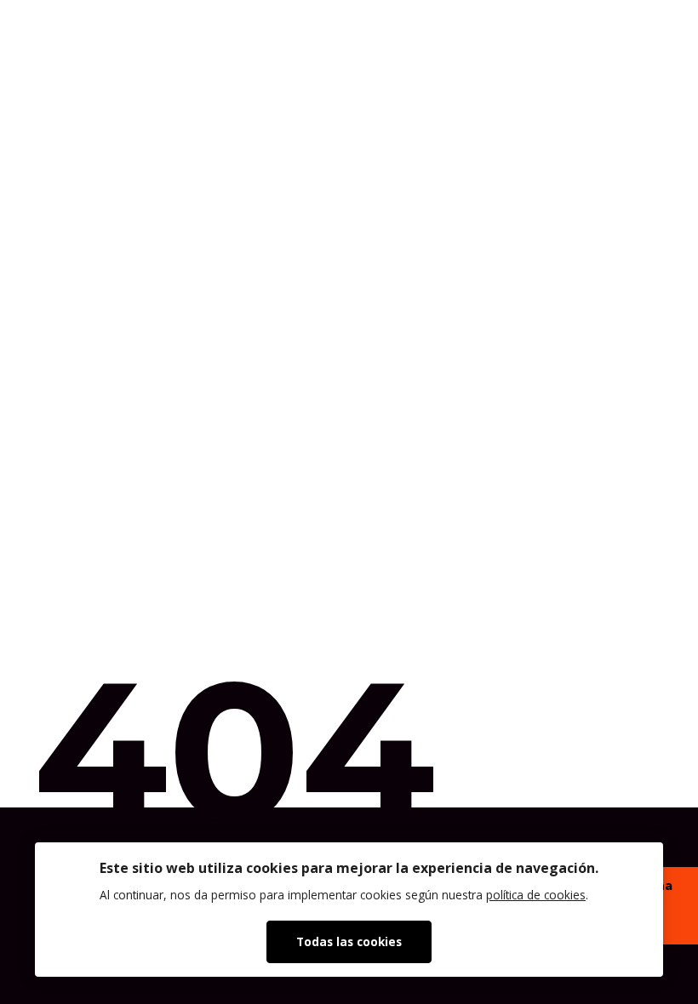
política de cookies (536, 895)
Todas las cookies (349, 941)
